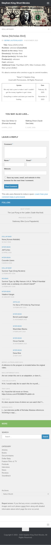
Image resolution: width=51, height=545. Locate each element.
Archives (5, 490)
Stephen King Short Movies (16, 3)
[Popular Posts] (25, 230)
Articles (16, 302)
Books (4, 453)
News (4, 470)
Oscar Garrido (18, 341)
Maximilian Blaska (20, 329)
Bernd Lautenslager (13, 40)
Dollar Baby (8, 29)
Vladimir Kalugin (8, 294)
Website (7, 169)
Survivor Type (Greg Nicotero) (13, 271)
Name (7, 160)
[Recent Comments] (41, 230)
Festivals (5, 464)
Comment (8, 144)
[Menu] (48, 3)
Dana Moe (17, 353)
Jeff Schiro (6, 250)
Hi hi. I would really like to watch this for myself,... (21, 384)
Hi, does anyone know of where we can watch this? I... (23, 402)
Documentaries (8, 456)
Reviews (5, 278)
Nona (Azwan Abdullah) (11, 239)
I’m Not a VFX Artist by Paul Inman (26, 305)
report (23, 506)
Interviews (6, 247)
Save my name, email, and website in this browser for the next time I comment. (22, 179)
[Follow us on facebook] (40, 202)
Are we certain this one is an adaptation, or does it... (22, 376)
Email (29, 160)
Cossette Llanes (8, 260)
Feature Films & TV (9, 461)
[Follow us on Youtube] (47, 202)
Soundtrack (6, 476)
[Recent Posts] (10, 230)
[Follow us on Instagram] (44, 202)
